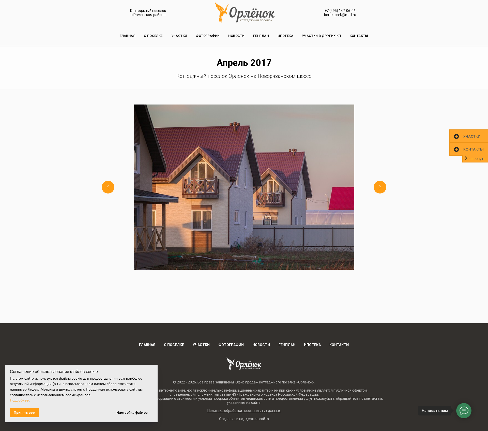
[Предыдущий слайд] (108, 187)
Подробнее (19, 400)
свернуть (477, 158)
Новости (236, 36)
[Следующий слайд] (380, 187)
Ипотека (285, 36)
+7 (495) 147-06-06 (340, 11)
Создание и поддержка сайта (244, 419)
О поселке (153, 36)
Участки (179, 36)
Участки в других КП (321, 36)
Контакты (359, 36)
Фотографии (208, 36)
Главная (127, 36)
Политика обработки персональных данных (244, 411)
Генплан (261, 36)
